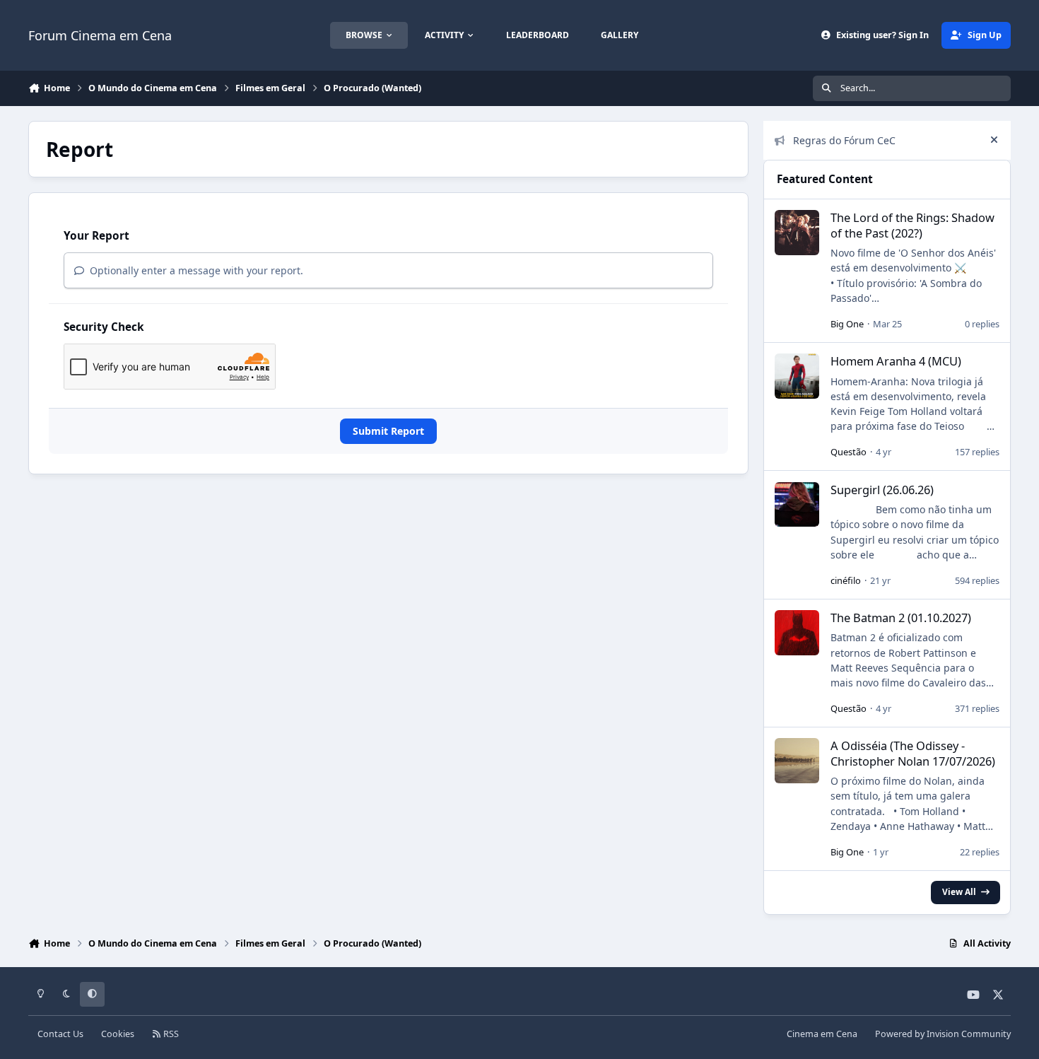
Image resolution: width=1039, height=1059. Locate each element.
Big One (847, 323)
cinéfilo (845, 580)
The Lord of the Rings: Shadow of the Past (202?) (912, 224)
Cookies (117, 1034)
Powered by (943, 1034)
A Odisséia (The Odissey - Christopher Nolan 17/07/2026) (912, 752)
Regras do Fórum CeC (844, 140)
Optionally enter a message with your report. (195, 270)
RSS (170, 1034)
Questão (848, 451)
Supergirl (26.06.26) (882, 489)
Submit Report (388, 431)
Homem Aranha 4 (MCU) (895, 361)
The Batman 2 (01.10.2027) (900, 617)
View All (959, 891)
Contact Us (60, 1034)
